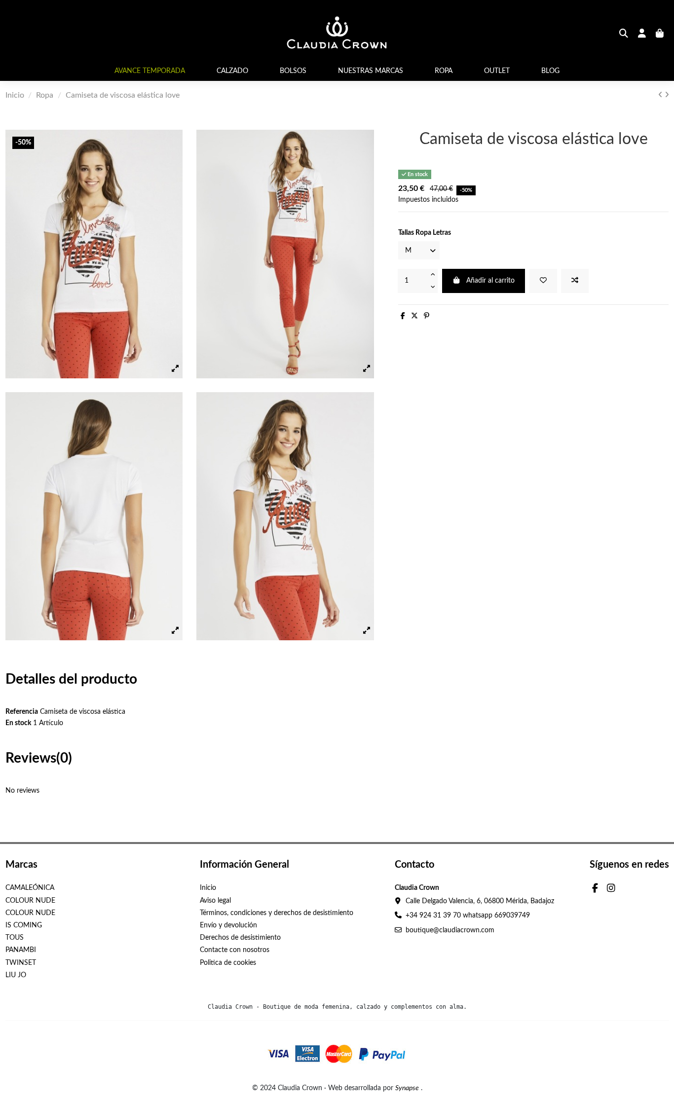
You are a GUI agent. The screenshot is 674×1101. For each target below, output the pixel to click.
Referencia (21, 711)
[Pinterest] (426, 316)
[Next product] (667, 95)
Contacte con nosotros (234, 950)
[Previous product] (661, 95)
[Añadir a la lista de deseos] (543, 281)
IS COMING (23, 925)
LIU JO (15, 975)
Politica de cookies (228, 962)
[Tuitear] (414, 316)
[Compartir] (403, 316)
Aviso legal (215, 900)
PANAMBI (20, 950)
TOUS (14, 937)
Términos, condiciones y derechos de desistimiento (276, 913)
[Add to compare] (575, 281)
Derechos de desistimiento (240, 937)
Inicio (208, 887)
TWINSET (20, 962)
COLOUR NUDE (30, 900)
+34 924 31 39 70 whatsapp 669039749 (468, 915)
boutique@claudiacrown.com (450, 930)
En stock (18, 723)
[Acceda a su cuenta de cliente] (642, 34)
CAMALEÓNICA (29, 887)
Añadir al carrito (490, 280)
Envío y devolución (228, 925)
